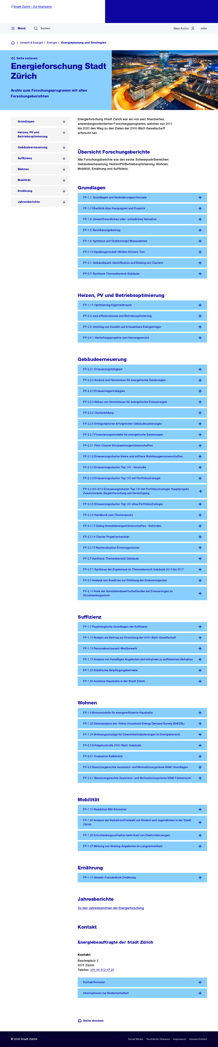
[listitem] (40, 121)
